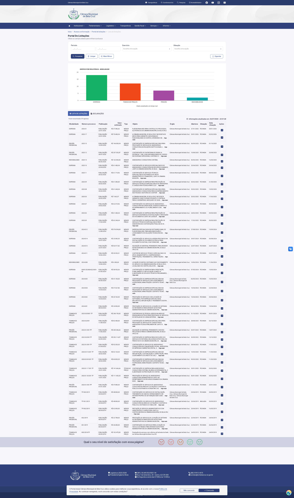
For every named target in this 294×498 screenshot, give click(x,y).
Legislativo (110, 26)
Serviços (153, 26)
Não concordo (189, 490)
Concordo (210, 490)
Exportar (218, 56)
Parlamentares (94, 26)
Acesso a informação (81, 32)
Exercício (125, 45)
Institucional (78, 26)
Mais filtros (107, 56)
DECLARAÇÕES (98, 114)
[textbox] (147, 49)
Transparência (125, 26)
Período (74, 45)
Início (70, 32)
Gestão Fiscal (139, 26)
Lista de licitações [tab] (79, 114)
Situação (177, 45)
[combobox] (147, 48)
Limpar (93, 56)
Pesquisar (79, 56)
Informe (166, 26)
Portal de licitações (98, 32)
